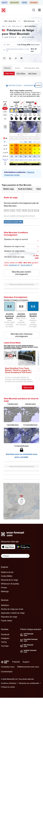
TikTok (4, 642)
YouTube (5, 645)
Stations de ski (7, 572)
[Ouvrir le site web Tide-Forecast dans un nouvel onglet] (24, 2)
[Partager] (15, 58)
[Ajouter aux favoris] (4, 58)
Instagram (5, 638)
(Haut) (9, 73)
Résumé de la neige (9, 579)
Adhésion (5, 605)
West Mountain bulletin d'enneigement (21, 273)
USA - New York (15, 26)
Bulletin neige (8, 189)
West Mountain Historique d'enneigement (21, 335)
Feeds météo (6, 620)
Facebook (5, 634)
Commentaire (6, 671)
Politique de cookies (8, 687)
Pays (3, 26)
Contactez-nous (7, 666)
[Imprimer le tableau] (21, 58)
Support (26, 661)
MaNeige (5, 591)
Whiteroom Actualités (10, 583)
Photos (4, 587)
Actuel (17, 68)
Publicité (16, 661)
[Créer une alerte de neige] (10, 58)
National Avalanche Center (19, 173)
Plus (5, 128)
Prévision (7, 68)
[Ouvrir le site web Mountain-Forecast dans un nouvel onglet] (14, 2)
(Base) (32, 73)
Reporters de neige (9, 616)
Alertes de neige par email (12, 609)
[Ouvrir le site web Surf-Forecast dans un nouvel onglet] (4, 2)
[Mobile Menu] (39, 10)
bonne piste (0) (26, 265)
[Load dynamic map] (21, 501)
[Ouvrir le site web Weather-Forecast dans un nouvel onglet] (34, 2)
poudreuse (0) (14, 265)
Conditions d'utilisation (8, 683)
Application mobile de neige (13, 612)
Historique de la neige (31, 68)
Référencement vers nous (28, 666)
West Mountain (30, 26)
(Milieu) (20, 73)
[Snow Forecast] (3, 10)
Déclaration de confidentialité (29, 683)
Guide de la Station (25, 189)
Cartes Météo (6, 576)
